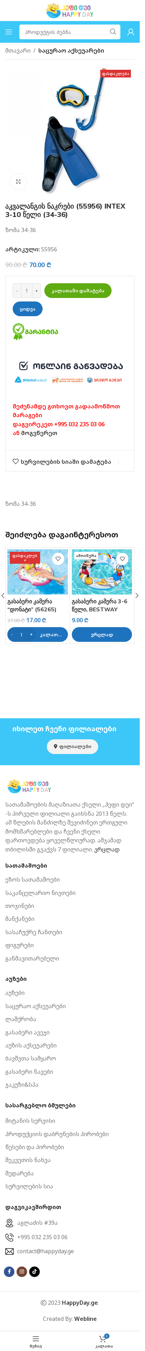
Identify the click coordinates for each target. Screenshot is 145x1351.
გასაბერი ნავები (29, 1071)
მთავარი (18, 50)
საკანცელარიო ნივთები (40, 893)
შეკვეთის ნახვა (28, 1160)
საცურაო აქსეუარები (71, 50)
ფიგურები (19, 945)
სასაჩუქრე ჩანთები (33, 932)
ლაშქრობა (20, 1019)
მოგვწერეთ (39, 433)
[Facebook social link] (9, 1272)
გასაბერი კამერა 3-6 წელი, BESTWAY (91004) (99, 609)
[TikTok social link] (34, 1272)
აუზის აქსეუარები (31, 1045)
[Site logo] (70, 10)
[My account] (131, 32)
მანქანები (19, 919)
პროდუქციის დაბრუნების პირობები (57, 1134)
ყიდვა (28, 309)
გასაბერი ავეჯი (27, 1032)
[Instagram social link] (22, 1272)
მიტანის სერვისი (30, 1121)
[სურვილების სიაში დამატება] (58, 559)
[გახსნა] (18, 182)
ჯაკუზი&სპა (21, 1084)
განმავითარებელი (32, 958)
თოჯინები (19, 906)
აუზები (15, 993)
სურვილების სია (29, 1186)
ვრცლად (107, 849)
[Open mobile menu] (9, 32)
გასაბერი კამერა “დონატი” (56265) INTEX (32, 609)
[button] (37, 634)
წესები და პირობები (34, 1147)
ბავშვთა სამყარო (30, 1058)
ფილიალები (75, 746)
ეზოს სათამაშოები (32, 879)
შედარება (19, 1173)
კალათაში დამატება (78, 290)
